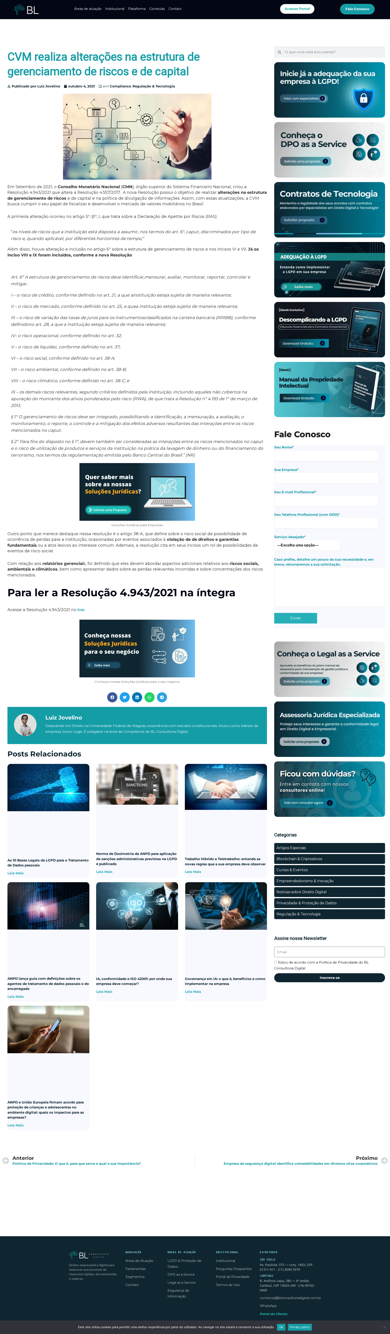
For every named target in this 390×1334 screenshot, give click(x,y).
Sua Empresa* (286, 470)
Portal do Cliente (274, 1314)
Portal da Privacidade (232, 1277)
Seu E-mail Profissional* (295, 492)
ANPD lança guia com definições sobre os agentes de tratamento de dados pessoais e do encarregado (48, 983)
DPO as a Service (181, 1274)
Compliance (120, 86)
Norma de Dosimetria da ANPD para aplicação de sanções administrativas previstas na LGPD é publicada (136, 859)
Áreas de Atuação (139, 1261)
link (80, 610)
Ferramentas (135, 1269)
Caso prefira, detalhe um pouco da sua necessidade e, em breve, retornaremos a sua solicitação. (324, 562)
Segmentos (134, 1277)
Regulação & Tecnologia (153, 86)
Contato (175, 9)
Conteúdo (157, 9)
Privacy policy (300, 1327)
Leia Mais (15, 873)
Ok (281, 1327)
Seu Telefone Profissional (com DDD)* (307, 514)
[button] (112, 697)
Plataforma (137, 9)
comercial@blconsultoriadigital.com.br (290, 1298)
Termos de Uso (228, 1285)
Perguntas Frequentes (234, 1269)
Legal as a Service (181, 1283)
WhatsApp (268, 1306)
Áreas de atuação (88, 9)
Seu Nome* (284, 447)
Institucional (114, 9)
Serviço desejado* (290, 537)
